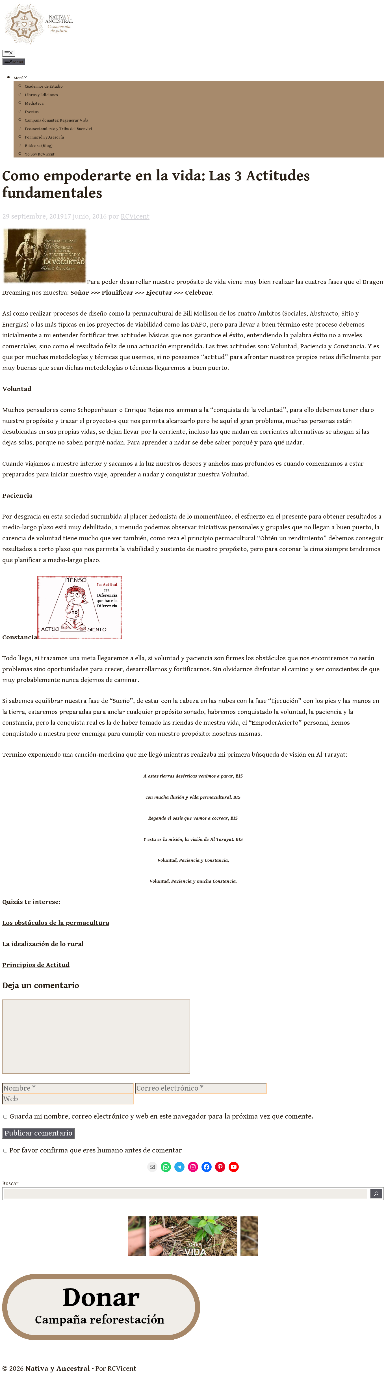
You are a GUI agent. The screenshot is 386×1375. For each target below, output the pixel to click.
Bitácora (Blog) (39, 145)
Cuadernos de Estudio (44, 86)
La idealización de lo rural (43, 944)
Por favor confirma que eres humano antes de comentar (95, 1150)
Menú (18, 77)
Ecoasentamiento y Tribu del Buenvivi (58, 128)
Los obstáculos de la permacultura (55, 923)
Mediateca (34, 103)
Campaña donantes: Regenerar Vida (56, 120)
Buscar (10, 1183)
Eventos (32, 111)
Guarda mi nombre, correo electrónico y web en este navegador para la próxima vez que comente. (161, 1116)
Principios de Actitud (36, 965)
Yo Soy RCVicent (40, 154)
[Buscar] (376, 1194)
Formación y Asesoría (44, 137)
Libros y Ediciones (41, 94)
